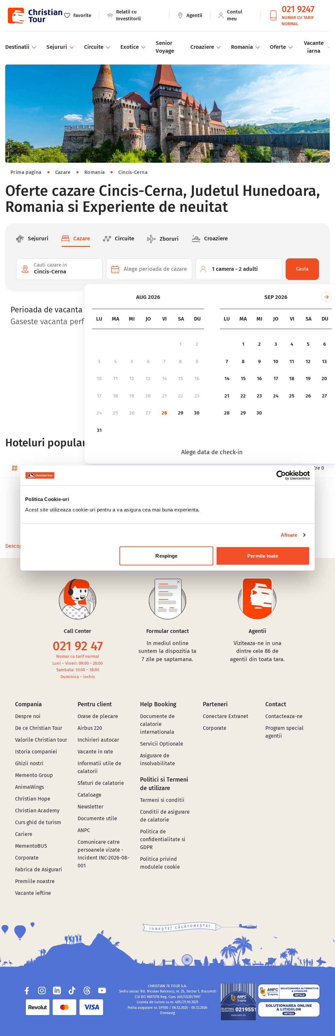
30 (197, 413)
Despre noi (28, 716)
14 (164, 378)
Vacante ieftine (33, 893)
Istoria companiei (36, 752)
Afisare (289, 535)
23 (197, 396)
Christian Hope (32, 799)
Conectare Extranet (225, 716)
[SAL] (289, 992)
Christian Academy (37, 810)
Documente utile (97, 818)
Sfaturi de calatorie (101, 783)
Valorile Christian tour (41, 740)
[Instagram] (42, 990)
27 (148, 413)
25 (115, 413)
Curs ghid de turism (38, 822)
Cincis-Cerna (133, 172)
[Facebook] (27, 990)
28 (164, 413)
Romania (94, 172)
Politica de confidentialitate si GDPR (162, 839)
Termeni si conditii (162, 800)
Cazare (63, 172)
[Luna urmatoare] (326, 297)
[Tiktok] (72, 990)
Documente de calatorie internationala (157, 724)
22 (180, 396)
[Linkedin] (57, 990)
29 (180, 413)
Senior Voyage (165, 47)
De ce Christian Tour (38, 728)
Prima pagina (26, 172)
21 (164, 396)
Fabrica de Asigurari (38, 869)
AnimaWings (29, 787)
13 (148, 378)
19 (131, 396)
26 (131, 413)
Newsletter (90, 807)
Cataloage (89, 795)
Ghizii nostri (29, 763)
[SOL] (289, 1009)
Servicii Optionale (161, 744)
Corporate (27, 858)
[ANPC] (238, 1002)
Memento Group (34, 775)
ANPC (84, 830)
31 (99, 430)
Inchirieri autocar (98, 740)
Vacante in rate (95, 752)
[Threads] (87, 990)
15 (180, 378)
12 (131, 378)
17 (99, 396)
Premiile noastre (35, 881)
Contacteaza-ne (284, 716)
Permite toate (262, 555)
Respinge (166, 555)
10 (99, 378)
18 (115, 396)
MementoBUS (31, 846)
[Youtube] (102, 990)
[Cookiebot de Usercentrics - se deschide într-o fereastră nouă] (281, 475)
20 (148, 396)
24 (99, 413)
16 (196, 378)
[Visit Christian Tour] (34, 15)
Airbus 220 (90, 728)
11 (115, 378)
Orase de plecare (98, 716)
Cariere (23, 834)
